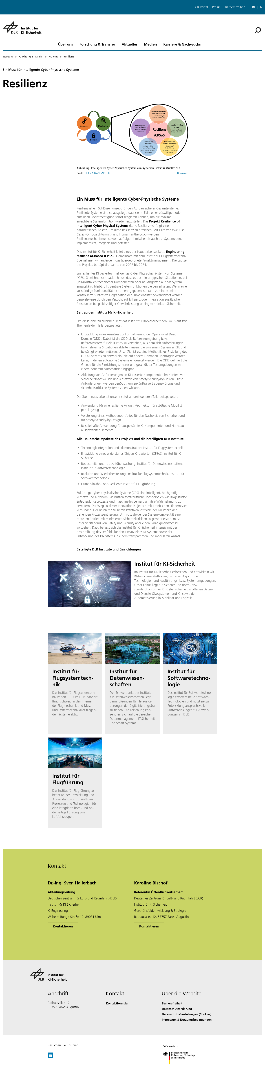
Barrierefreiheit (235, 7)
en (260, 7)
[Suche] (258, 30)
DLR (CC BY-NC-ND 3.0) (97, 173)
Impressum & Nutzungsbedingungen (187, 1019)
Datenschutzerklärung (177, 1009)
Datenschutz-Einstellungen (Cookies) (186, 1014)
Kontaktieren (63, 926)
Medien (150, 44)
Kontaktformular (117, 1003)
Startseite (8, 56)
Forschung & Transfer (97, 44)
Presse (216, 7)
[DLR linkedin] (50, 1057)
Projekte (53, 56)
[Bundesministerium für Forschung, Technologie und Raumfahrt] (182, 1068)
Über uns (65, 44)
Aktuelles (130, 44)
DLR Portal (201, 7)
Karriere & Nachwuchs (182, 44)
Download (182, 173)
